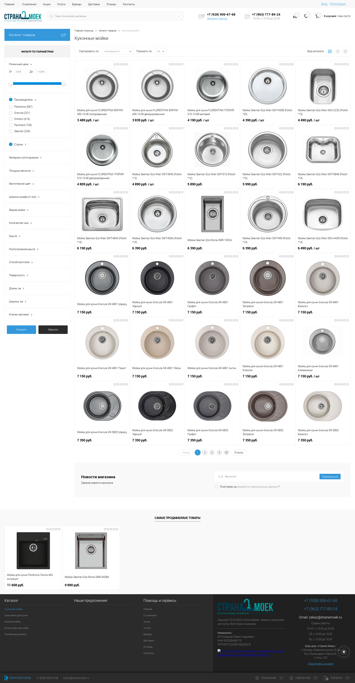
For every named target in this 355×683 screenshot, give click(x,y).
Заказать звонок (217, 18)
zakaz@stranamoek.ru (325, 617)
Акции (46, 4)
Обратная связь (20, 678)
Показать (21, 329)
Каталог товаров (22, 35)
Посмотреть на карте (320, 663)
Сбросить (53, 329)
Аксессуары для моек (16, 628)
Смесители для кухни (16, 615)
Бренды (77, 4)
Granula (22, 112)
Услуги (61, 4)
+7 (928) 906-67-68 (320, 601)
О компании (29, 4)
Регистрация (338, 3)
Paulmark (23, 125)
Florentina (23, 106)
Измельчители (12, 621)
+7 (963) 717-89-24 (320, 609)
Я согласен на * (250, 486)
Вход (324, 3)
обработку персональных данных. (258, 486)
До (31, 71)
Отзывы (111, 4)
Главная (9, 4)
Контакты (129, 4)
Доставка (94, 4)
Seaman (22, 131)
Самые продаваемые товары (177, 518)
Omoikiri (22, 118)
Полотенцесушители (15, 634)
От (10, 71)
